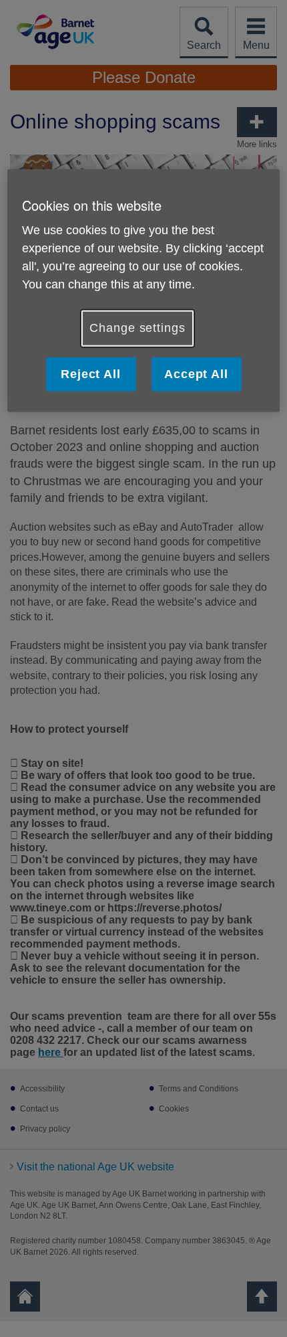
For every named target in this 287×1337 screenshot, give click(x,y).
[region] (143, 290)
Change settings (137, 328)
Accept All (196, 373)
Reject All (91, 373)
